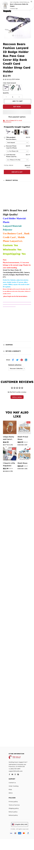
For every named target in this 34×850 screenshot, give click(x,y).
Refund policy (13, 815)
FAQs (10, 789)
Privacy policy (13, 801)
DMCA (11, 793)
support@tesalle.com (15, 771)
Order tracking (13, 786)
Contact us (12, 782)
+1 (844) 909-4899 (14, 769)
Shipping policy (14, 808)
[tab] (13, 35)
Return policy (13, 812)
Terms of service (14, 805)
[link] (5, 5)
